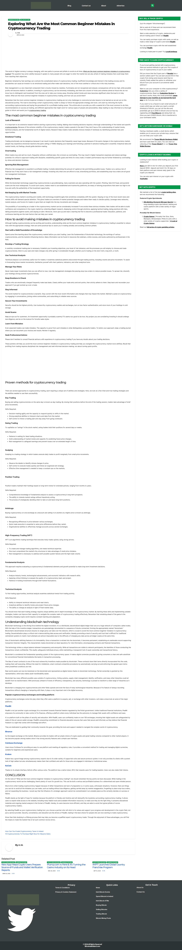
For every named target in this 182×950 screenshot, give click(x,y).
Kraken (8, 754)
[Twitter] (21, 919)
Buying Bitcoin (101, 905)
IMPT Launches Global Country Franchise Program (108, 866)
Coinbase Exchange (13, 743)
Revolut (170, 73)
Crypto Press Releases (8, 862)
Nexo (142, 166)
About (103, 6)
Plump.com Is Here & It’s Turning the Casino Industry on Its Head (66, 866)
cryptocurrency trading (37, 110)
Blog (69, 6)
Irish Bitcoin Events (103, 892)
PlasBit (8, 706)
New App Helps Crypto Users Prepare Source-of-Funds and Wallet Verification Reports (22, 867)
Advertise (120, 6)
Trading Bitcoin (101, 914)
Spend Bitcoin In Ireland (104, 896)
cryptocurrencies (11, 127)
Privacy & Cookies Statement (65, 892)
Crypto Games (149, 216)
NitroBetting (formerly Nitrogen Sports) (158, 202)
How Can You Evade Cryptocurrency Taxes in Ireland (24, 831)
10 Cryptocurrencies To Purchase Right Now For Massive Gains (27, 834)
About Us (140, 887)
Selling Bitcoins (25, 19)
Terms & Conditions (62, 887)
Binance (8, 731)
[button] (152, 5)
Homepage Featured (14, 19)
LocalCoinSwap (171, 52)
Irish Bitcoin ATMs (102, 901)
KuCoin (8, 766)
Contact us (86, 6)
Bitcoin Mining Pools (103, 918)
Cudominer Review (167, 93)
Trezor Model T (157, 144)
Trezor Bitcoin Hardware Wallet (166, 139)
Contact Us (141, 892)
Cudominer (144, 91)
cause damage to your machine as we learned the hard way (158, 98)
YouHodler (144, 179)
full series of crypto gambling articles (160, 227)
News (98, 887)
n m (18, 33)
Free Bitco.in (156, 113)
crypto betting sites (168, 192)
